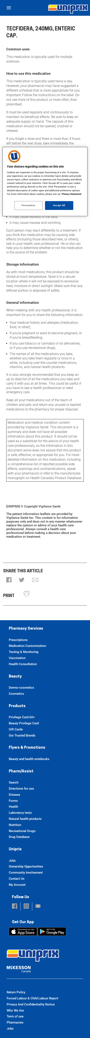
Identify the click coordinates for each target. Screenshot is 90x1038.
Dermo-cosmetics (21, 687)
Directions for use (21, 788)
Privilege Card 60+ (22, 717)
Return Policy (16, 992)
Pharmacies (15, 1022)
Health (13, 807)
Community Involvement (26, 872)
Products (17, 706)
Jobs (12, 860)
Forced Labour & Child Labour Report (32, 998)
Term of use (15, 1016)
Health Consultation (23, 664)
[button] (9, 580)
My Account (17, 885)
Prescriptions (18, 640)
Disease (14, 795)
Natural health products (25, 819)
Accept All (59, 205)
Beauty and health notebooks (29, 759)
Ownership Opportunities (26, 866)
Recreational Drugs (22, 831)
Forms (13, 801)
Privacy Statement (71, 193)
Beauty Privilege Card (24, 723)
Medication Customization (27, 646)
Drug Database (19, 837)
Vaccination (17, 658)
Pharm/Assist (21, 771)
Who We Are (15, 1010)
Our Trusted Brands (22, 735)
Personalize (28, 205)
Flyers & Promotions (27, 748)
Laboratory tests (20, 813)
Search (13, 782)
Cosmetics (16, 694)
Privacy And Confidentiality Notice (31, 1004)
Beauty (15, 677)
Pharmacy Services (26, 629)
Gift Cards (16, 729)
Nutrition (15, 825)
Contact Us (16, 879)
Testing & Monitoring (24, 652)
